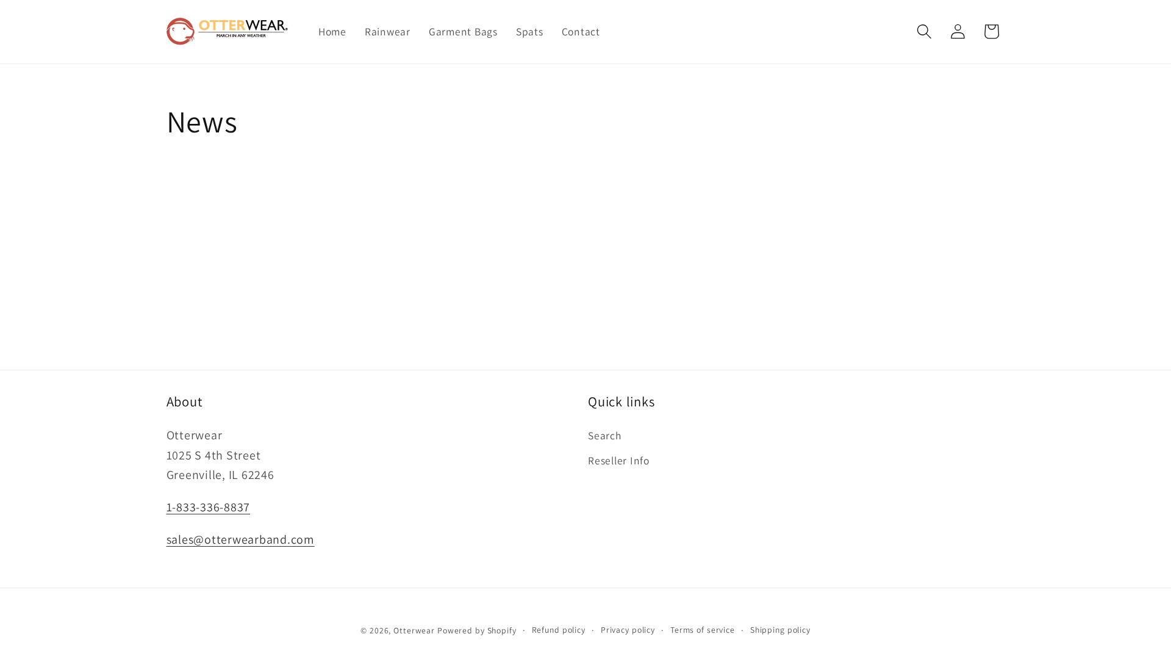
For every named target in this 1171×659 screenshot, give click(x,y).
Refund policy (559, 629)
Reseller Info (619, 460)
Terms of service (702, 629)
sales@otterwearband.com (241, 539)
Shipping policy (780, 629)
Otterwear (414, 630)
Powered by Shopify (477, 630)
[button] (924, 31)
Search (604, 435)
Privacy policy (628, 629)
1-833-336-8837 (209, 507)
